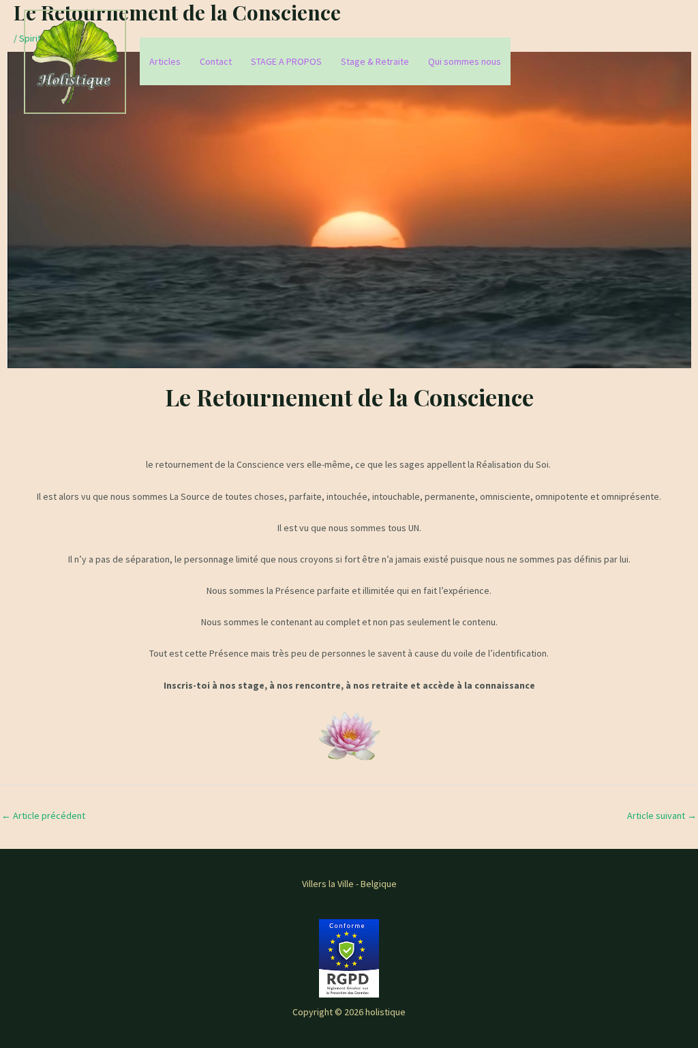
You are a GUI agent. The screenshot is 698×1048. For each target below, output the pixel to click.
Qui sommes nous (464, 61)
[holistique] (75, 61)
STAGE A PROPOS (286, 61)
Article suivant (662, 815)
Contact (216, 61)
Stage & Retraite (375, 61)
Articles (165, 61)
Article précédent (43, 815)
